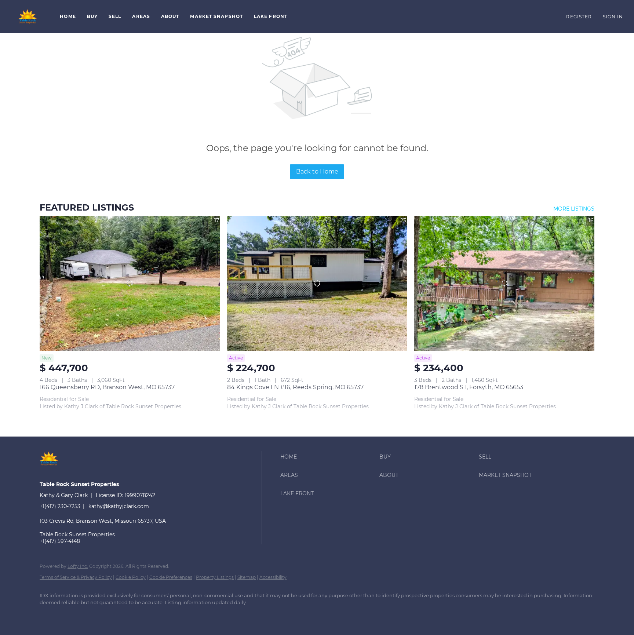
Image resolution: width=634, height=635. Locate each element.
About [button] (170, 16)
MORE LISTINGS (573, 208)
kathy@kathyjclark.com (118, 506)
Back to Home (317, 171)
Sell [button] (115, 16)
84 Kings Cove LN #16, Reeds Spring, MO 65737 (295, 387)
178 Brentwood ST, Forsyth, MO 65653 (468, 387)
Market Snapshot (216, 16)
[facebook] (48, 615)
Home (68, 16)
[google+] (70, 615)
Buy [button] (92, 16)
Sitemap (246, 577)
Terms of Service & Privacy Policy (76, 577)
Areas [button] (141, 16)
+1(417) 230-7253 (60, 506)
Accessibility (273, 577)
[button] (28, 16)
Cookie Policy (131, 577)
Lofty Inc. (78, 566)
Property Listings (215, 577)
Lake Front (270, 16)
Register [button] (579, 16)
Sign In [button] (613, 16)
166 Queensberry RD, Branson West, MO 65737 (107, 387)
